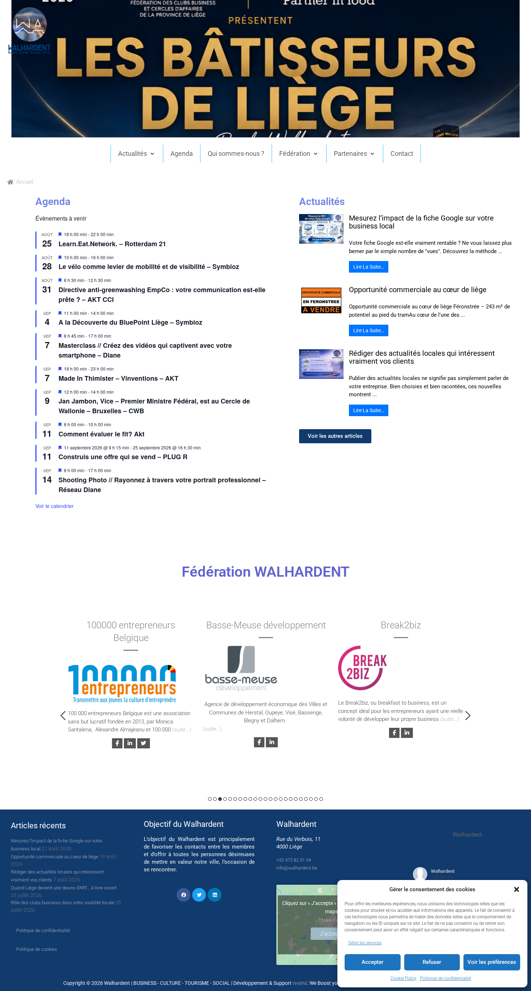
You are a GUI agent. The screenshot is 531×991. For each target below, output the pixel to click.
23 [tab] (321, 799)
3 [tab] (220, 799)
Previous (63, 715)
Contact (401, 153)
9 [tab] (250, 799)
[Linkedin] (214, 895)
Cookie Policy (403, 978)
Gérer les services (364, 942)
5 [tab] (230, 799)
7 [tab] (240, 799)
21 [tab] (311, 799)
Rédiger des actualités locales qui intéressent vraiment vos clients (422, 357)
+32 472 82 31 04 (293, 860)
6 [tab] (235, 799)
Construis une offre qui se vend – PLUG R (123, 456)
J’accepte (332, 933)
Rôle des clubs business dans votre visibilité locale (62, 902)
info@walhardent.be (296, 868)
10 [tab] (255, 799)
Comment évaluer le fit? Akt (101, 434)
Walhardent (442, 871)
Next (468, 715)
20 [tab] (306, 799)
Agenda (181, 153)
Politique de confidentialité (445, 978)
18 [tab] (296, 799)
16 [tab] (286, 799)
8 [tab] (245, 799)
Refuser (432, 962)
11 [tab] (260, 799)
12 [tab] (265, 799)
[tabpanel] (130, 682)
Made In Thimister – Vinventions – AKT (118, 378)
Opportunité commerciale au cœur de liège (418, 289)
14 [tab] (275, 799)
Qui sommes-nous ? (236, 153)
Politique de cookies (36, 949)
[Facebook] (183, 895)
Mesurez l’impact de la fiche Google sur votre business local (421, 222)
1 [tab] (210, 799)
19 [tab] (301, 799)
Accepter (372, 962)
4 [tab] (225, 799)
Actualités (132, 153)
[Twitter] (199, 895)
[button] (516, 889)
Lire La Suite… (368, 267)
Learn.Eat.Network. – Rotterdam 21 (112, 243)
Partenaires (350, 153)
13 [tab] (270, 799)
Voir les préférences (491, 962)
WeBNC (300, 983)
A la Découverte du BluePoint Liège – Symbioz (130, 322)
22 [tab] (316, 799)
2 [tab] (215, 799)
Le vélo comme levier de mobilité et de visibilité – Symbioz (149, 266)
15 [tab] (280, 799)
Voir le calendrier (54, 505)
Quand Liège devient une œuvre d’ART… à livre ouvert (64, 887)
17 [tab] (291, 799)
